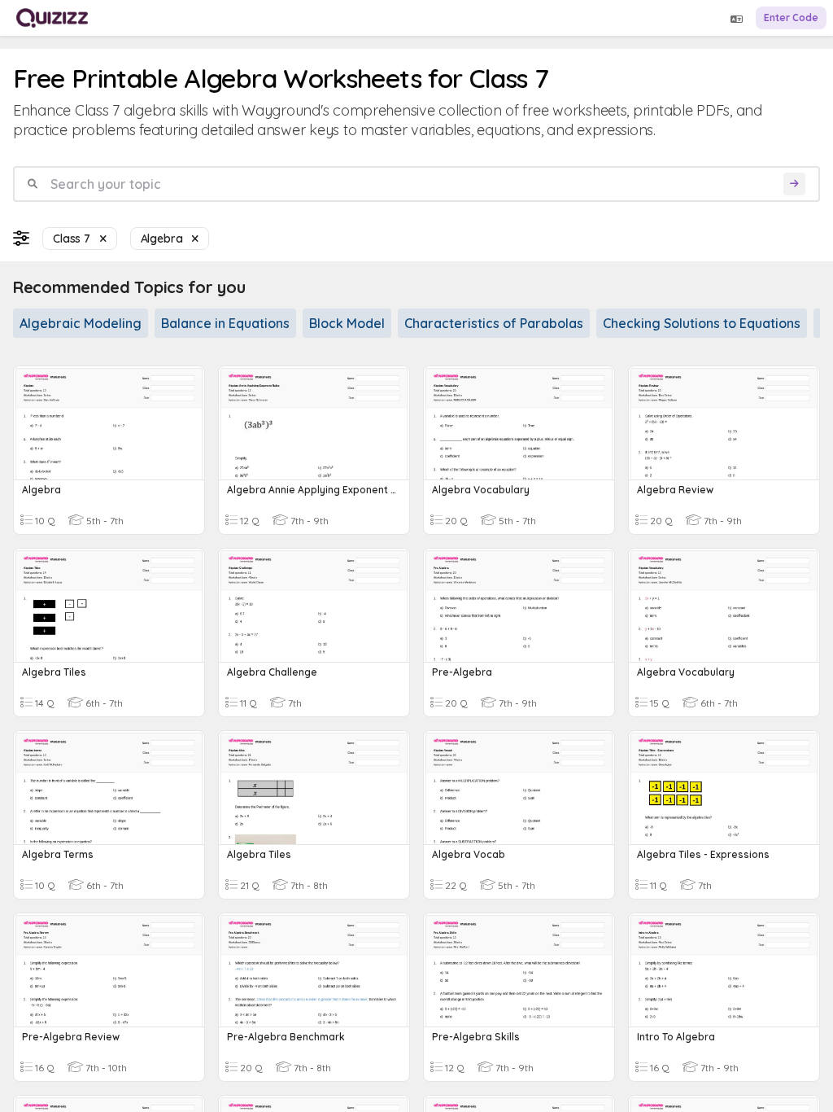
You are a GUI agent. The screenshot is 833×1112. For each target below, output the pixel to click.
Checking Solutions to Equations (701, 323)
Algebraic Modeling (81, 323)
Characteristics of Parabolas (493, 323)
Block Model (347, 323)
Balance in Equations (225, 323)
